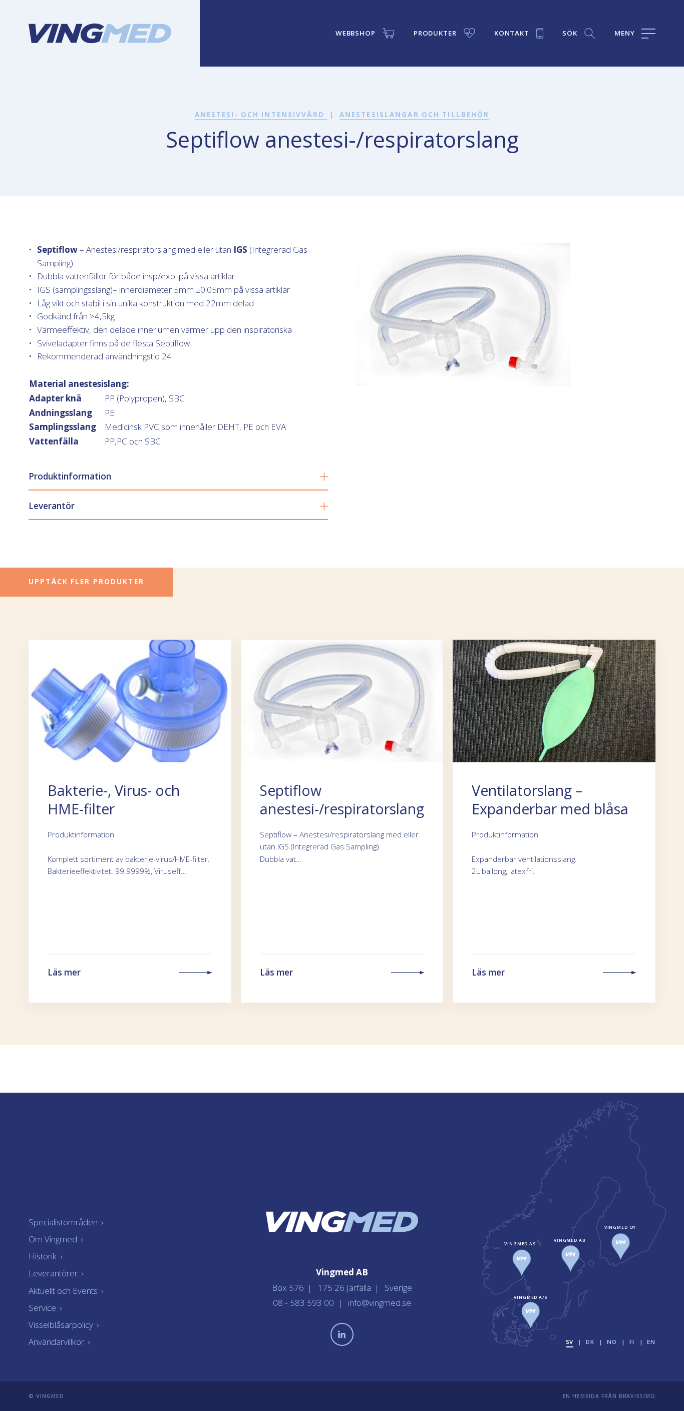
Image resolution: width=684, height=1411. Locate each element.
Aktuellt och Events (66, 1290)
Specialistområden (66, 1222)
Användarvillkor (59, 1341)
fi (632, 1341)
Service (45, 1307)
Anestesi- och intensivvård (261, 114)
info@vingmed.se (379, 1302)
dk (590, 1341)
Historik (45, 1256)
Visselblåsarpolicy (64, 1324)
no (612, 1341)
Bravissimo (637, 1395)
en (651, 1341)
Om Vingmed (56, 1239)
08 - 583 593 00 (304, 1302)
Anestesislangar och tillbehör (414, 114)
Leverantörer (56, 1273)
